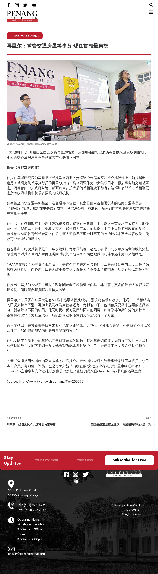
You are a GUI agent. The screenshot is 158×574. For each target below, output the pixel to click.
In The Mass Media (25, 35)
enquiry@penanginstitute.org (26, 553)
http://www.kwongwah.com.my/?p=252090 (51, 381)
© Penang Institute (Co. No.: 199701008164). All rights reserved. (126, 509)
